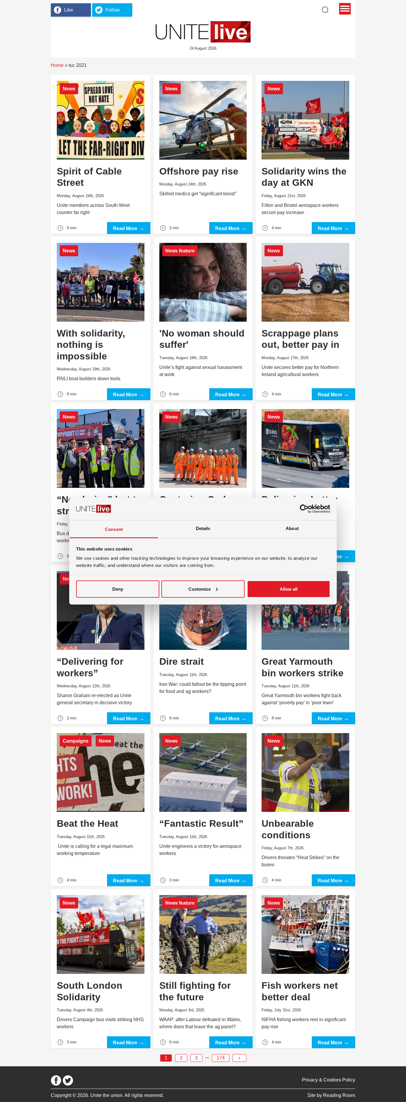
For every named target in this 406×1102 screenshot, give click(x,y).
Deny (117, 588)
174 (221, 1057)
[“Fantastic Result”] (203, 806)
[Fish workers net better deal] (305, 968)
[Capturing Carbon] (203, 482)
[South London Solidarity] (100, 968)
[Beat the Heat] (100, 806)
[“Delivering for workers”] (100, 644)
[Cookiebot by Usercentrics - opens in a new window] (304, 508)
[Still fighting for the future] (203, 968)
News (69, 88)
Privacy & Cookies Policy (328, 1079)
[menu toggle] (345, 9)
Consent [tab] (114, 529)
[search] (325, 9)
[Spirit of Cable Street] (100, 154)
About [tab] (292, 528)
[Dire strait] (203, 644)
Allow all (289, 588)
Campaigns (76, 740)
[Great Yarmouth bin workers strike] (305, 644)
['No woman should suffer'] (203, 318)
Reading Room (339, 1095)
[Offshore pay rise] (203, 154)
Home (57, 65)
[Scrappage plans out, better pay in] (305, 318)
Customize (199, 588)
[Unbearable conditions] (305, 806)
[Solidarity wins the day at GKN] (305, 154)
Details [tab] (203, 528)
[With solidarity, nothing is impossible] (100, 318)
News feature (180, 250)
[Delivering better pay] (305, 482)
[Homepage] (203, 32)
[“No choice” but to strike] (100, 482)
